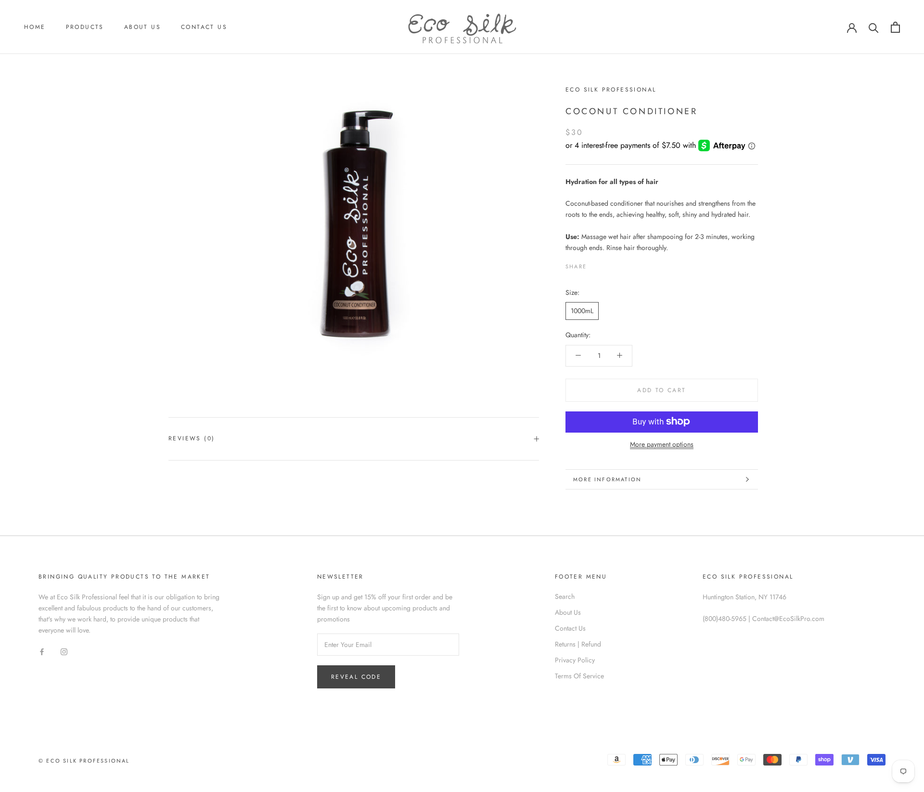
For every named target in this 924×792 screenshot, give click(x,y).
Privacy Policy (575, 660)
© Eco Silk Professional (84, 761)
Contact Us (204, 27)
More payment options (661, 444)
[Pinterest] (621, 264)
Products (85, 27)
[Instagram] (64, 651)
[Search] (874, 27)
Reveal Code (356, 677)
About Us (142, 27)
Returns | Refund (578, 644)
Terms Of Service (579, 676)
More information (607, 479)
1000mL (582, 311)
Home (35, 27)
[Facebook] (596, 264)
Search (565, 596)
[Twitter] (608, 264)
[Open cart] (895, 27)
